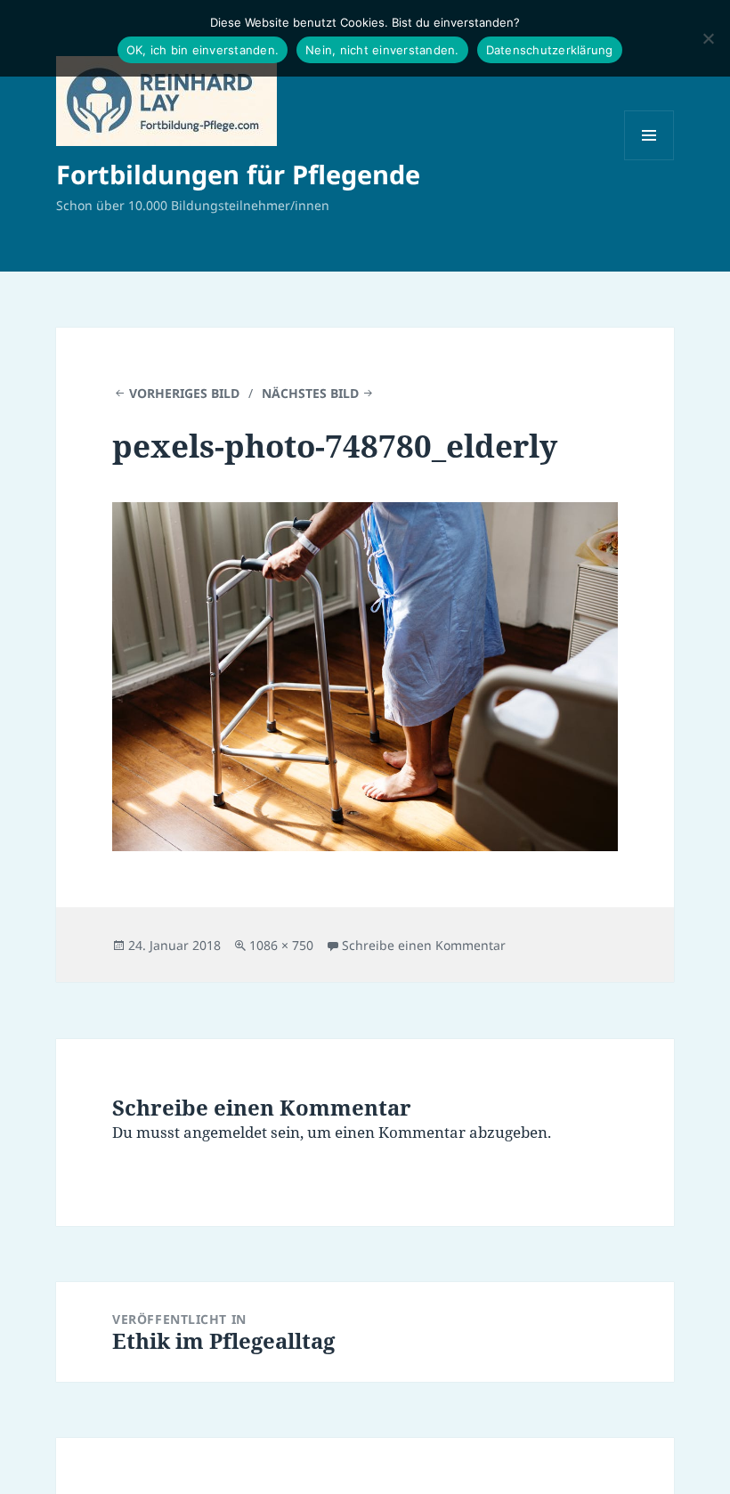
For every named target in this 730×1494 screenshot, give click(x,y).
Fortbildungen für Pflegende (238, 174)
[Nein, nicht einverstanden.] (708, 38)
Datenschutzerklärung (549, 50)
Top (687, 1451)
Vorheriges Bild (184, 393)
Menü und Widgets (649, 159)
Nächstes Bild (310, 393)
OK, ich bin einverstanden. (203, 50)
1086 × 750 (281, 945)
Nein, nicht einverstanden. (382, 50)
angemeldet (225, 1132)
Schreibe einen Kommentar (424, 945)
